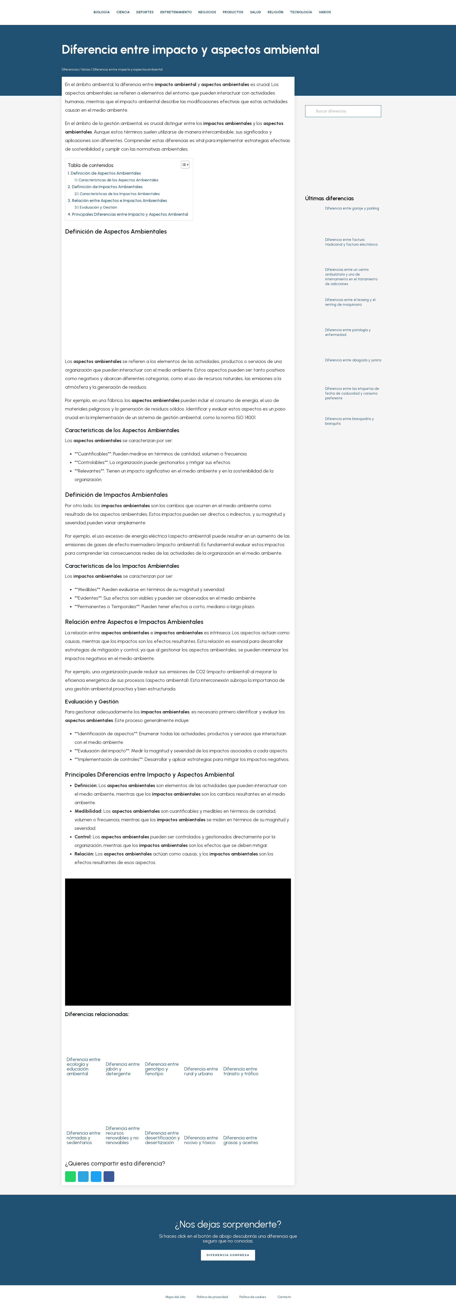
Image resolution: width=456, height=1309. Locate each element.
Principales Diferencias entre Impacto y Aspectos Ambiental (130, 214)
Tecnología (301, 12)
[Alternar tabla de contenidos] (182, 165)
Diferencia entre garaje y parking (352, 208)
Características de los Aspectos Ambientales (118, 180)
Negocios (207, 12)
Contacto (284, 1297)
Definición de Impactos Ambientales (107, 186)
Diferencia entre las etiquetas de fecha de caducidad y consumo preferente (352, 393)
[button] (390, 12)
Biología (102, 12)
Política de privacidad (212, 1297)
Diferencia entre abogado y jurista (353, 360)
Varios (325, 12)
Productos (233, 12)
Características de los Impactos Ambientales (120, 193)
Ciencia (123, 12)
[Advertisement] (343, 151)
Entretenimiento (176, 12)
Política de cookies (252, 1297)
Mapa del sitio (175, 1297)
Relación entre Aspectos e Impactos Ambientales (119, 200)
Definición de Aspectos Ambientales (106, 173)
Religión (275, 12)
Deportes (145, 12)
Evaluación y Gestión (98, 207)
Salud (255, 12)
